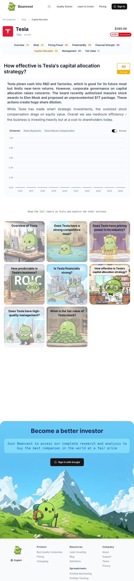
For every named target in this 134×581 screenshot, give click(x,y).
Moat (39, 45)
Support (106, 556)
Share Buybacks (32, 130)
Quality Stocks (64, 6)
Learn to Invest (86, 6)
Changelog (42, 561)
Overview (21, 45)
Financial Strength (107, 45)
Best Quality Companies (49, 552)
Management (71, 50)
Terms (105, 561)
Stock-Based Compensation (59, 130)
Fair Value (90, 50)
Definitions (75, 561)
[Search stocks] (49, 6)
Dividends (14, 130)
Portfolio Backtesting (81, 573)
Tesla (23, 19)
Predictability (81, 45)
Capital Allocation (46, 50)
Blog (72, 556)
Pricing (102, 6)
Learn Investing (78, 552)
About (105, 552)
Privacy (106, 565)
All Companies (9, 19)
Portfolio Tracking (79, 578)
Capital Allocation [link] (40, 19)
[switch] (114, 130)
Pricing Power (58, 45)
